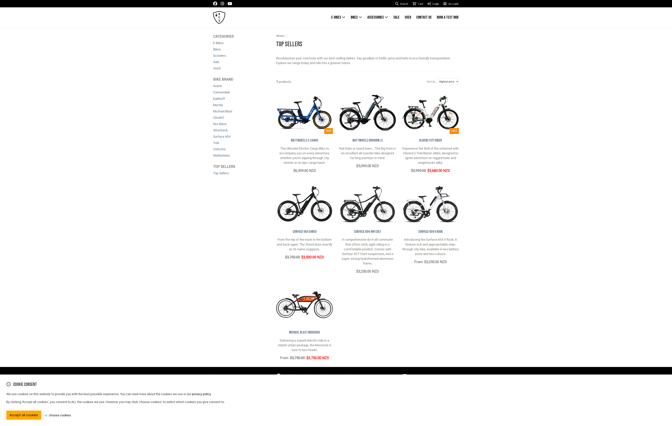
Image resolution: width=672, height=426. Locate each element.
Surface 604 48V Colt (367, 231)
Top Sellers (221, 173)
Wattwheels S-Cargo (304, 140)
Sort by (431, 81)
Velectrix (219, 149)
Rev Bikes (220, 124)
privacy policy (201, 394)
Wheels (280, 35)
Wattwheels (221, 155)
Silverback (220, 130)
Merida (218, 105)
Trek (216, 143)
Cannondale (221, 92)
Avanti (217, 86)
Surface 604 (221, 136)
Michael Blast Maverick (304, 332)
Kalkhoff (219, 99)
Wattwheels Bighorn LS (367, 140)
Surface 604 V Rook (430, 231)
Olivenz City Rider (430, 140)
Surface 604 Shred (305, 231)
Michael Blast (222, 111)
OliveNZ (218, 117)
